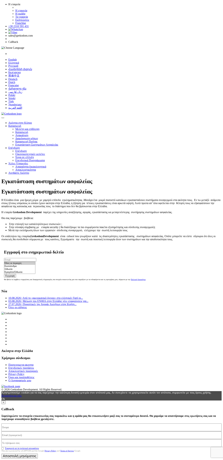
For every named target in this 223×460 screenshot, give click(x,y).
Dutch (11, 82)
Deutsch (12, 79)
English (12, 59)
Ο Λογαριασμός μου (19, 380)
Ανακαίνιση (21, 135)
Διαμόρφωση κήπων (26, 138)
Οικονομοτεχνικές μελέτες (30, 154)
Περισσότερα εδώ (11, 395)
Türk (11, 101)
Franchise (20, 23)
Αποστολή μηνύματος (19, 456)
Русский (13, 65)
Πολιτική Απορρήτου (138, 279)
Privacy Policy (16, 374)
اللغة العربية (15, 107)
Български (14, 72)
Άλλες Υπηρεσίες (18, 163)
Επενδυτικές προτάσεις (21, 367)
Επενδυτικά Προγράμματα (30, 160)
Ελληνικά (13, 62)
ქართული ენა (17, 88)
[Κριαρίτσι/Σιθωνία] (19, 272)
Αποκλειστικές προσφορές (23, 371)
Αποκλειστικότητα (25, 169)
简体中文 (14, 75)
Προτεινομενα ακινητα (20, 364)
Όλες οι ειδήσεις (17, 307)
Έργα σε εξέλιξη (24, 157)
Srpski (11, 98)
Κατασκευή (14, 125)
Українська (14, 104)
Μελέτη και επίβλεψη (27, 129)
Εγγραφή (10, 276)
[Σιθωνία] (19, 269)
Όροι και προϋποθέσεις (21, 377)
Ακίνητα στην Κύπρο (20, 122)
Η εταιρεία (21, 10)
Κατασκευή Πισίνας (26, 141)
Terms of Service (67, 451)
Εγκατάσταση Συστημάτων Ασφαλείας (36, 144)
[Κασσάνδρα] (19, 266)
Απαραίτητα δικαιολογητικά (30, 166)
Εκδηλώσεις (22, 19)
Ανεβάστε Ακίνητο (18, 172)
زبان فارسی (15, 91)
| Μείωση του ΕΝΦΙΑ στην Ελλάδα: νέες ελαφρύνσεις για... (48, 301)
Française (13, 85)
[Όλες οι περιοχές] (19, 263)
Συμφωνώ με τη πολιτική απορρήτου (22, 448)
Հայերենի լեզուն (20, 69)
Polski (11, 95)
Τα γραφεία (21, 16)
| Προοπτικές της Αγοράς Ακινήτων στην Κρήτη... (42, 304)
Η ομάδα (20, 13)
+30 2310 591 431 (18, 26)
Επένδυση (14, 147)
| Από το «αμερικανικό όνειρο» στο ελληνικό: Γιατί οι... (45, 297)
